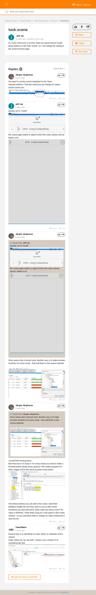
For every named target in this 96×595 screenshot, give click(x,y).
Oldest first (58, 68)
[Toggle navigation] (6, 4)
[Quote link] (11, 243)
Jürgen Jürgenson (24, 75)
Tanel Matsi (20, 527)
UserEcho (64, 592)
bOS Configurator (41, 21)
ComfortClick (25, 21)
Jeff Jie (20, 36)
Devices (54, 21)
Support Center (11, 21)
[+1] (75, 27)
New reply (82, 51)
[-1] (88, 27)
